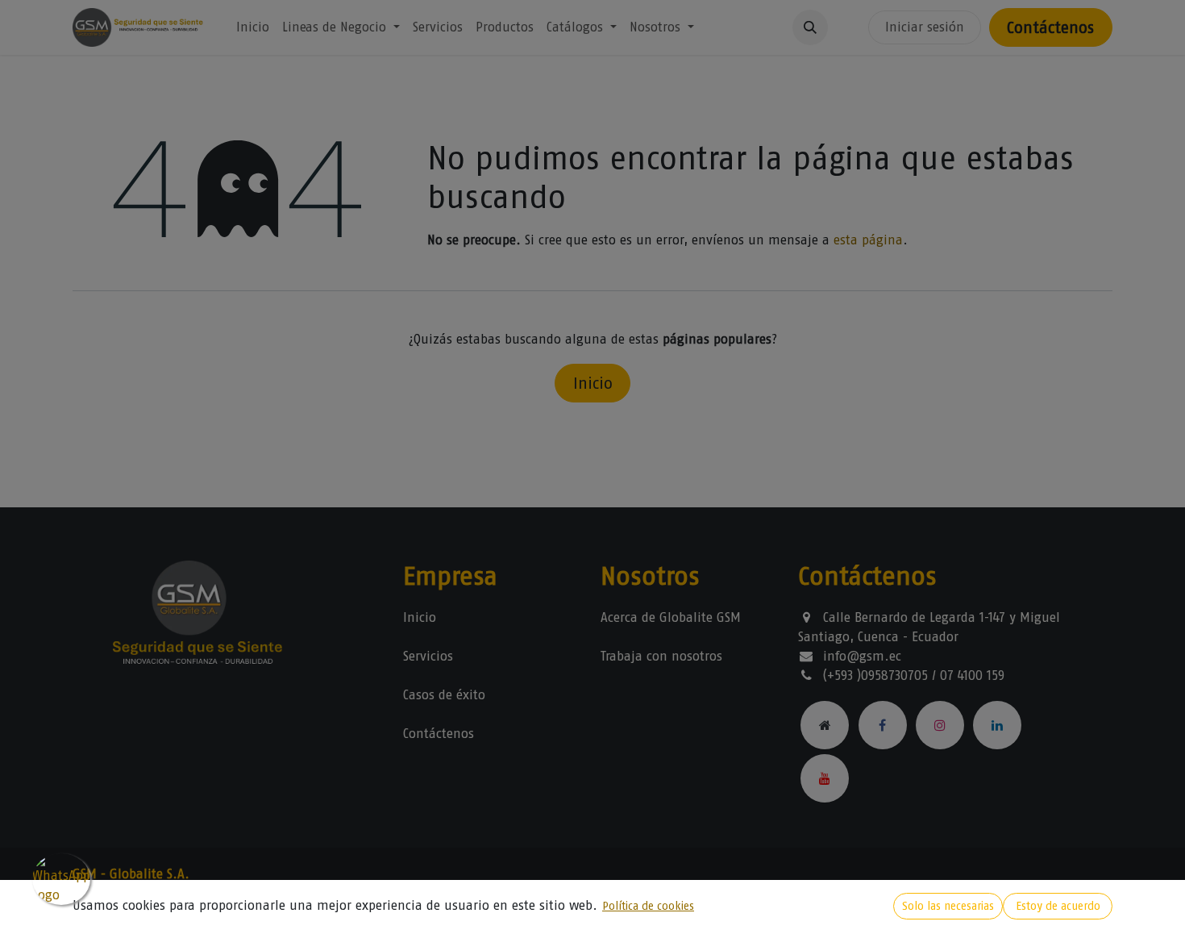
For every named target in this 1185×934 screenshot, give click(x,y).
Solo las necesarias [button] (948, 906)
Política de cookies (648, 906)
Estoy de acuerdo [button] (1058, 906)
